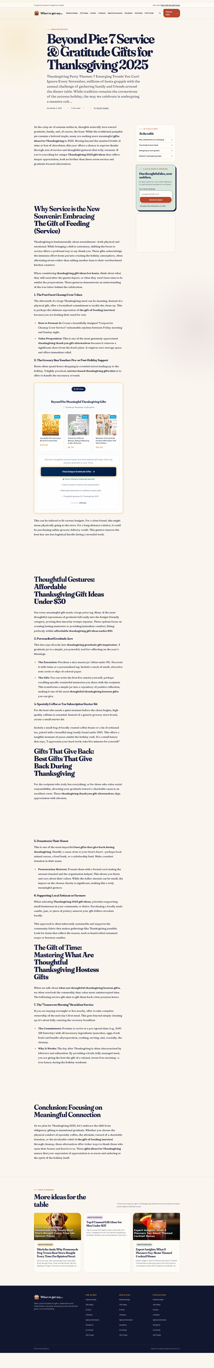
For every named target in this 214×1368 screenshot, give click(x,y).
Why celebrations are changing (151, 140)
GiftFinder (83, 503)
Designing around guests (149, 151)
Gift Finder (149, 13)
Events (93, 13)
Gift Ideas (84, 13)
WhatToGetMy (102, 108)
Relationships (72, 13)
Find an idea (172, 13)
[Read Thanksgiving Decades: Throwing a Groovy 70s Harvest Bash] (57, 1242)
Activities (138, 13)
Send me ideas (155, 200)
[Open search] (159, 13)
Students (128, 13)
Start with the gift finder (170, 5)
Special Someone (115, 13)
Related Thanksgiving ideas (150, 156)
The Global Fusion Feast (148, 145)
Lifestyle (102, 13)
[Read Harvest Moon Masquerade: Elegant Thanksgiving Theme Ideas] (156, 1242)
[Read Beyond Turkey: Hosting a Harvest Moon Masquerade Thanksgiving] (106, 1242)
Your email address (147, 189)
